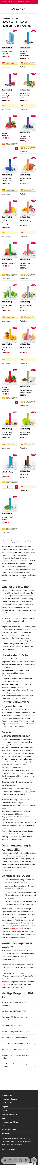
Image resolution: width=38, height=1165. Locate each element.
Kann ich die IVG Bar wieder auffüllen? (16, 1043)
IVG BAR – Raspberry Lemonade (5, 223)
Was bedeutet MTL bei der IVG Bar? (15, 1037)
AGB (3, 1118)
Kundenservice (7, 1095)
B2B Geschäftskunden (10, 1103)
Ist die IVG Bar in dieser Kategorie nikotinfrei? (14, 1003)
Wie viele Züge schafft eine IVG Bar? (15, 1011)
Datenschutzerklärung (10, 1122)
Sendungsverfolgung (9, 1099)
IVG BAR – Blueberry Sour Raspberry (7, 95)
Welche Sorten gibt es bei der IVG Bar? (16, 1032)
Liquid (29, 982)
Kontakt (5, 1110)
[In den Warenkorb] (16, 148)
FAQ (3, 1126)
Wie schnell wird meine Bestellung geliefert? (14, 1065)
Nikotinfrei (22, 982)
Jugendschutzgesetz (9, 1114)
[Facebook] (2, 1154)
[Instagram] (5, 1154)
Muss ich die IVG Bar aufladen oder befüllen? (14, 1018)
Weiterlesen (6, 67)
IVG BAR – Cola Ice (26, 475)
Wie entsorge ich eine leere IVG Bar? (15, 1049)
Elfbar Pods (6, 985)
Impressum (6, 1133)
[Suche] (34, 1160)
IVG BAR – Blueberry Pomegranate (24, 53)
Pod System (16, 929)
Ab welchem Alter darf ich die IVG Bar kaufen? (16, 1056)
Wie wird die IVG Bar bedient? (12, 1026)
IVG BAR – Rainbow (8, 263)
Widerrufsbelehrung (9, 1130)
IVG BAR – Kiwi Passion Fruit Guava (25, 95)
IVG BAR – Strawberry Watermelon (5, 389)
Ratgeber (5, 1107)
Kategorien (6, 19)
